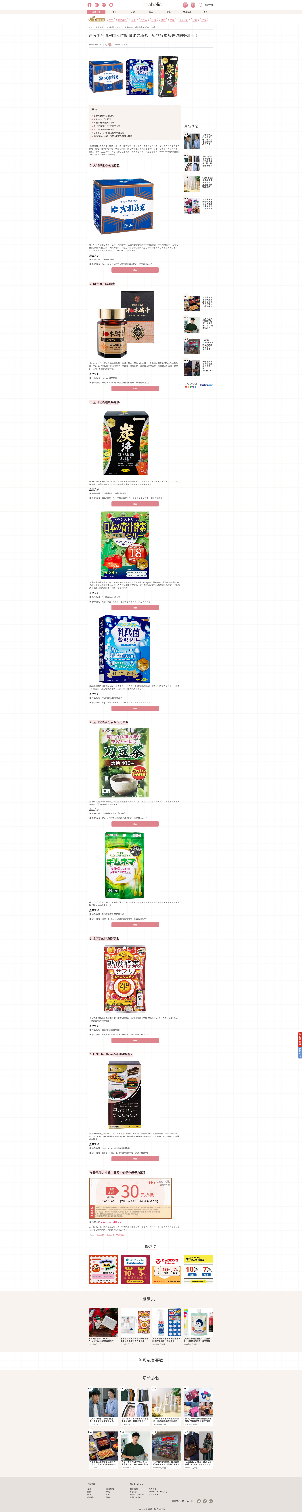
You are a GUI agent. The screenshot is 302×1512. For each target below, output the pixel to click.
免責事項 (153, 1488)
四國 (172, 19)
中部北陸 (184, 19)
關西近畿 (122, 19)
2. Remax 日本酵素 (102, 119)
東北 (204, 19)
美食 (151, 12)
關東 (134, 19)
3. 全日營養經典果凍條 (104, 122)
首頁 (90, 27)
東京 (111, 19)
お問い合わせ (136, 1497)
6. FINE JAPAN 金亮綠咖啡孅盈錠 (109, 132)
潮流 (115, 12)
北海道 (144, 19)
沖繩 (154, 19)
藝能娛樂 (187, 12)
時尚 (169, 12)
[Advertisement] (200, 85)
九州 (163, 19)
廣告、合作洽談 (137, 1494)
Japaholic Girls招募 (158, 1491)
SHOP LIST (106, 1222)
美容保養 (96, 12)
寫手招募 (134, 1491)
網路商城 (117, 1222)
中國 (195, 19)
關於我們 (134, 1488)
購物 (205, 12)
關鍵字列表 (154, 1494)
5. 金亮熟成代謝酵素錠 (104, 129)
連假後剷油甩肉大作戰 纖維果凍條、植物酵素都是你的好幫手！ (132, 27)
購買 (135, 270)
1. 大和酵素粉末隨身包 (104, 115)
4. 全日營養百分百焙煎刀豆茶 (107, 126)
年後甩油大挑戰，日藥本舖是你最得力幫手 (113, 136)
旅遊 (133, 12)
